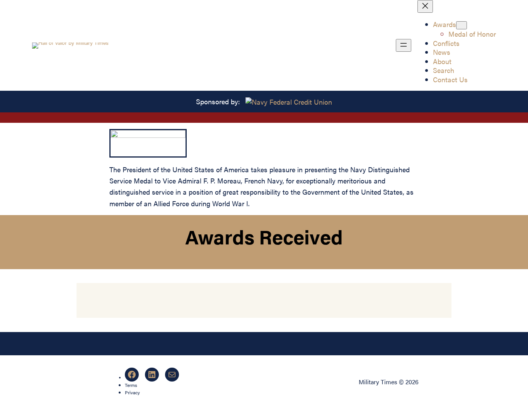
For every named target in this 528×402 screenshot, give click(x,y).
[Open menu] (403, 45)
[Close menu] (425, 6)
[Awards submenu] (461, 25)
